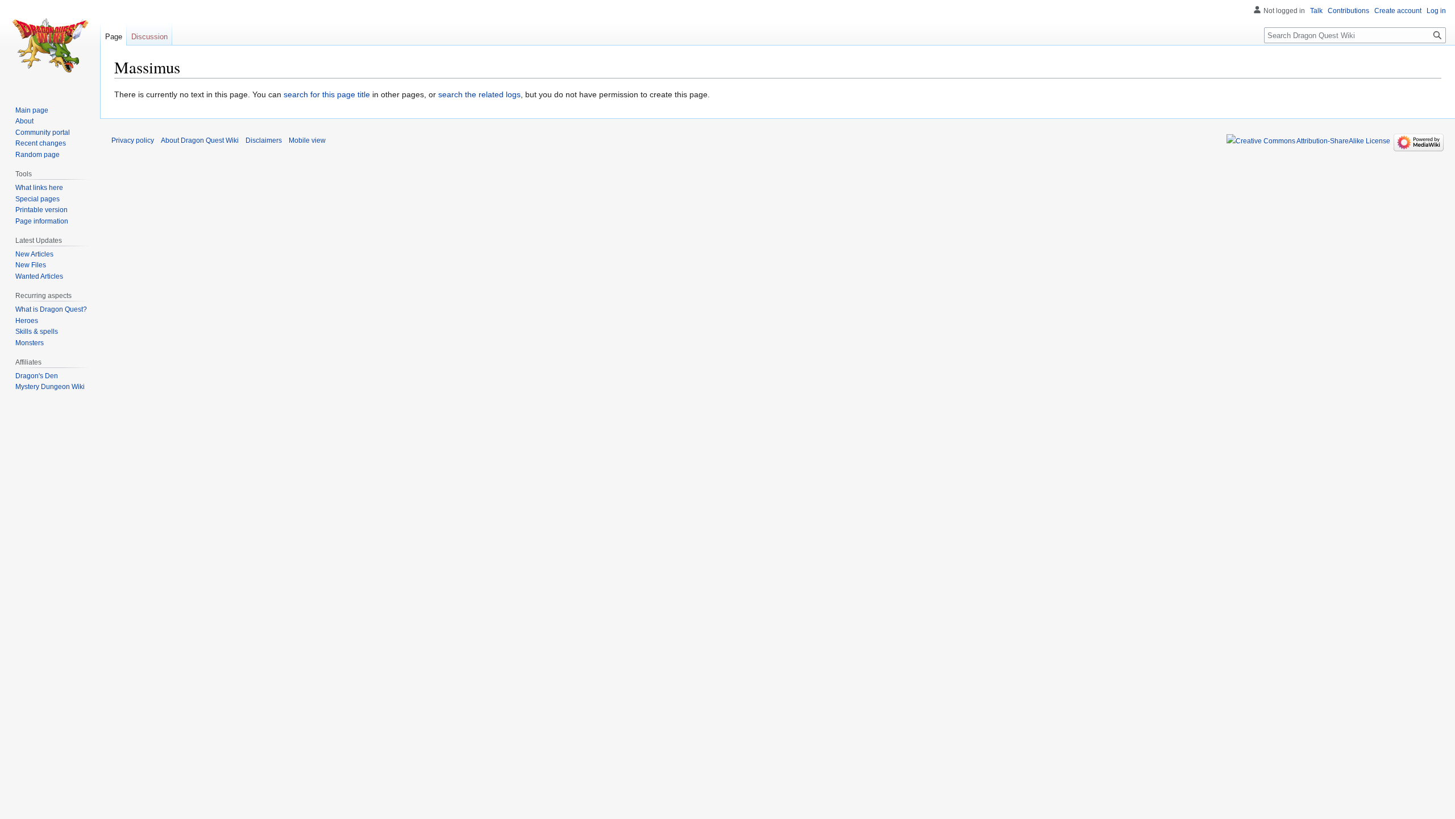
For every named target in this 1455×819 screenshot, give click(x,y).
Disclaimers (264, 140)
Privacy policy (132, 140)
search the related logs (479, 94)
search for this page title (327, 94)
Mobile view (307, 140)
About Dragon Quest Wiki (200, 140)
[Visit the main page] (50, 45)
